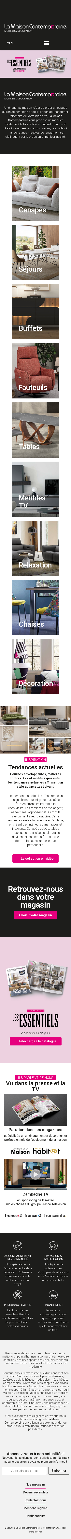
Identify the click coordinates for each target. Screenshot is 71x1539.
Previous (6, 63)
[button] (35, 759)
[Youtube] (5, 13)
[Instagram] (12, 5)
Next (65, 63)
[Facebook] (5, 5)
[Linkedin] (19, 5)
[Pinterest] (26, 5)
